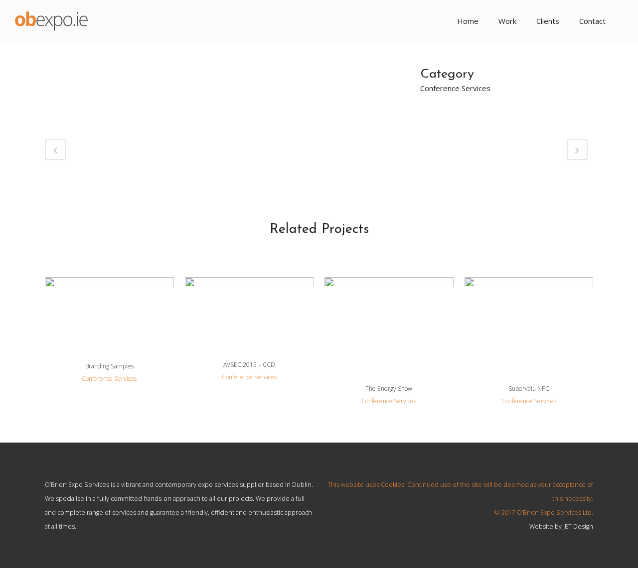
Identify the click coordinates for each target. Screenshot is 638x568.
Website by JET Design (561, 526)
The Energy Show (388, 388)
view (109, 313)
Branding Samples (109, 366)
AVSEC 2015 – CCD (249, 364)
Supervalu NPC (528, 388)
